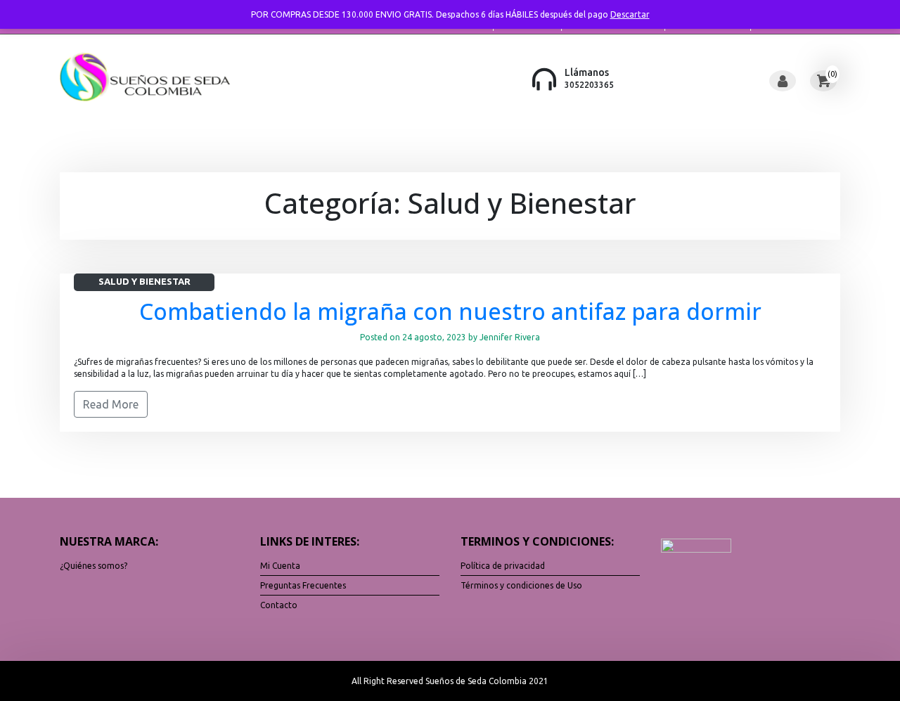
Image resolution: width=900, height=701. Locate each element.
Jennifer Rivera (510, 337)
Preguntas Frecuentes (303, 585)
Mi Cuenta (280, 565)
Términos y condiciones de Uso (521, 585)
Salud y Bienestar (144, 281)
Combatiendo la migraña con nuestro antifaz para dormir (450, 311)
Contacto (278, 605)
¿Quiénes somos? (93, 565)
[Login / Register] (782, 80)
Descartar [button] (630, 14)
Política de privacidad (503, 565)
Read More (111, 404)
